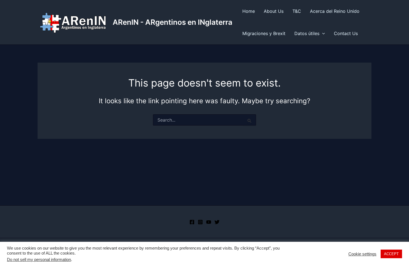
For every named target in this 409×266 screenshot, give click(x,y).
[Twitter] (217, 222)
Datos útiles (306, 33)
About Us (274, 11)
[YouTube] (208, 222)
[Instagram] (200, 222)
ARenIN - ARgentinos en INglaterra (172, 22)
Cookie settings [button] (362, 254)
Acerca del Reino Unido (334, 11)
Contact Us (346, 33)
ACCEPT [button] (391, 254)
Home (248, 11)
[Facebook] (191, 222)
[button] (322, 33)
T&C (296, 11)
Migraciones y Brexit (263, 33)
